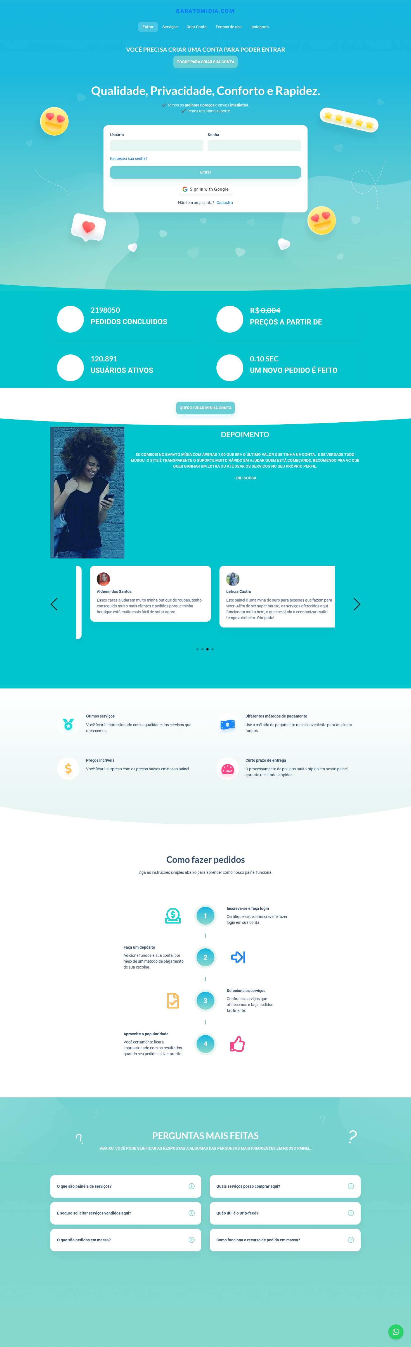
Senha (213, 134)
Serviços (170, 27)
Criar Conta (196, 27)
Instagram (260, 27)
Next (356, 603)
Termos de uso (229, 27)
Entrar (148, 27)
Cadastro (225, 202)
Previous (54, 603)
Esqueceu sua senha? (129, 158)
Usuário (117, 134)
